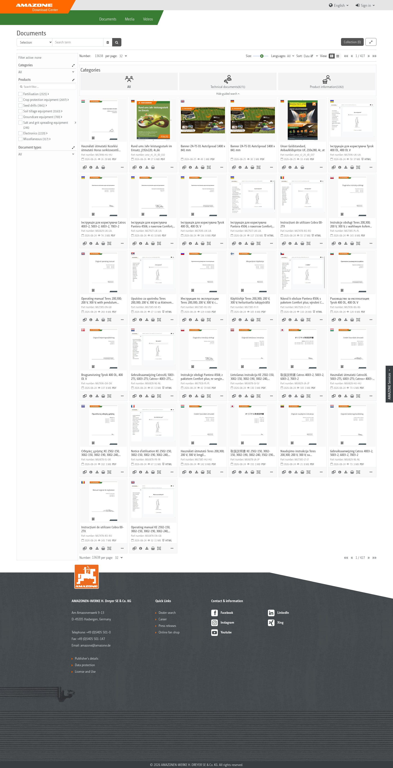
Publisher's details (86, 658)
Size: (249, 56)
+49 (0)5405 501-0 (98, 632)
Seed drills (34, 105)
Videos (148, 18)
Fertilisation (35, 94)
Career (163, 619)
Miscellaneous (36, 139)
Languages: (278, 56)
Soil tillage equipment (41, 111)
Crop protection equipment (45, 99)
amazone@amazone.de (95, 645)
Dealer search (167, 612)
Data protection (85, 665)
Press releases (167, 625)
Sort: (299, 56)
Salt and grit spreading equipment (45, 124)
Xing (280, 622)
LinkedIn (283, 612)
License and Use (85, 671)
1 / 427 (360, 56)
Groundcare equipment (41, 117)
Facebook (227, 612)
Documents (107, 18)
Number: (85, 56)
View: (323, 56)
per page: (111, 56)
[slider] (261, 56)
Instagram (227, 622)
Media (129, 18)
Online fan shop (169, 632)
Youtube (226, 632)
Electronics (34, 133)
